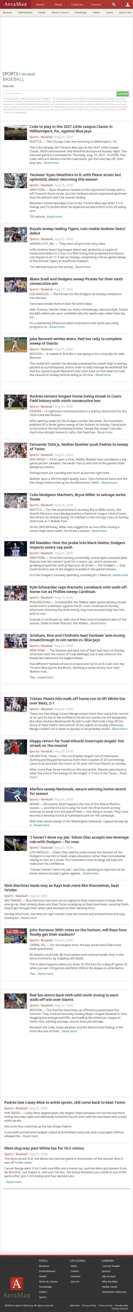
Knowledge (81, 12)
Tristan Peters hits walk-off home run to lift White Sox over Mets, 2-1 (77, 701)
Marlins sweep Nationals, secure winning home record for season (78, 791)
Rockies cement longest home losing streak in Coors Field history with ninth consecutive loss (75, 398)
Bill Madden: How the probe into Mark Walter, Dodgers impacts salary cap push (77, 545)
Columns (76, 1276)
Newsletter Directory (114, 1292)
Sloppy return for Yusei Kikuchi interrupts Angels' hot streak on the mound (77, 743)
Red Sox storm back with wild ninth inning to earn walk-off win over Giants (74, 997)
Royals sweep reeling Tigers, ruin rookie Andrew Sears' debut (78, 231)
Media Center (109, 1286)
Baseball (46, 137)
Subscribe (122, 94)
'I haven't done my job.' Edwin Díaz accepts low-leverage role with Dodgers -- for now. (79, 839)
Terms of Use (105, 1305)
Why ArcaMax (110, 1281)
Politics (96, 12)
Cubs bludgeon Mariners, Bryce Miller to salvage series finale (78, 497)
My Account (109, 1276)
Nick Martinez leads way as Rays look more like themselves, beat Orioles (61, 887)
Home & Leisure (60, 12)
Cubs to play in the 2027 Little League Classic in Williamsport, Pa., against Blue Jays (71, 128)
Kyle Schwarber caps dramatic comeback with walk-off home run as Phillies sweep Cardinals (78, 589)
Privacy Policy (89, 1305)
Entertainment (25, 12)
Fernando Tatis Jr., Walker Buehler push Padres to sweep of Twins (79, 446)
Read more (51, 163)
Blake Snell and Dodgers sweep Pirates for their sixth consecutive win (76, 281)
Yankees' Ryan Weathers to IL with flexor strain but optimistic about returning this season (75, 177)
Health (42, 12)
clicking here (21, 112)
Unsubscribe (121, 1305)
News (74, 1266)
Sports (109, 12)
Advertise (75, 1305)
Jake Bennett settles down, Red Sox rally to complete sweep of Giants (76, 341)
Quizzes (75, 1281)
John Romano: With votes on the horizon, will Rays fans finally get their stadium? (78, 932)
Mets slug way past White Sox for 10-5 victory (44, 1148)
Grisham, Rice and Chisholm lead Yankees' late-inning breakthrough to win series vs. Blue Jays (77, 637)
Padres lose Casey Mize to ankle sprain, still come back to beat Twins (64, 1102)
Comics (75, 1271)
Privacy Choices (120, 1308)
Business (7, 12)
